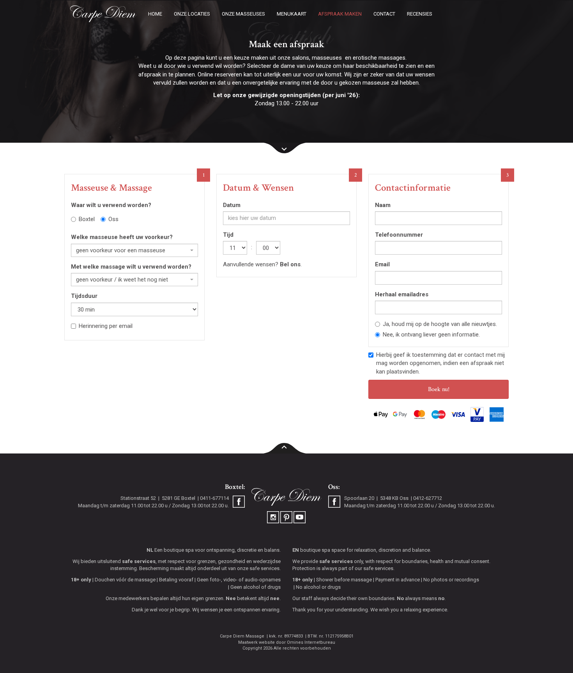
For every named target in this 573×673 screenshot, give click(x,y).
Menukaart (291, 14)
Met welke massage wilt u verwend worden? (131, 266)
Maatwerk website (256, 642)
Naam (383, 205)
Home (155, 14)
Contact (384, 14)
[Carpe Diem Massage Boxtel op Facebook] (239, 502)
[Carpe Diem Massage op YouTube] (300, 517)
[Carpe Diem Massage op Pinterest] (287, 517)
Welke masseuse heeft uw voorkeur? (122, 237)
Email (382, 264)
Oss (113, 219)
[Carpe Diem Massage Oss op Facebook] (334, 502)
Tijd (228, 234)
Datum (232, 205)
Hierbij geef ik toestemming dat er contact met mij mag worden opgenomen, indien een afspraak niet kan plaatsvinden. (440, 363)
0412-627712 (427, 498)
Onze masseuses (243, 14)
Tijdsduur (84, 295)
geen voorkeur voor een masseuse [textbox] (120, 250)
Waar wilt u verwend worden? (111, 205)
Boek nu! (438, 389)
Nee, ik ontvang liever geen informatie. (431, 334)
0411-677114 (214, 498)
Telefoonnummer (399, 234)
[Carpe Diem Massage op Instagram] (273, 517)
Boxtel (87, 219)
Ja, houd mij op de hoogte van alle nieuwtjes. (440, 324)
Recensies (419, 14)
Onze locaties (192, 14)
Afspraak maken (340, 14)
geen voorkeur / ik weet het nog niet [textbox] (122, 279)
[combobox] (134, 250)
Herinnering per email (106, 325)
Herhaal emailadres (401, 294)
